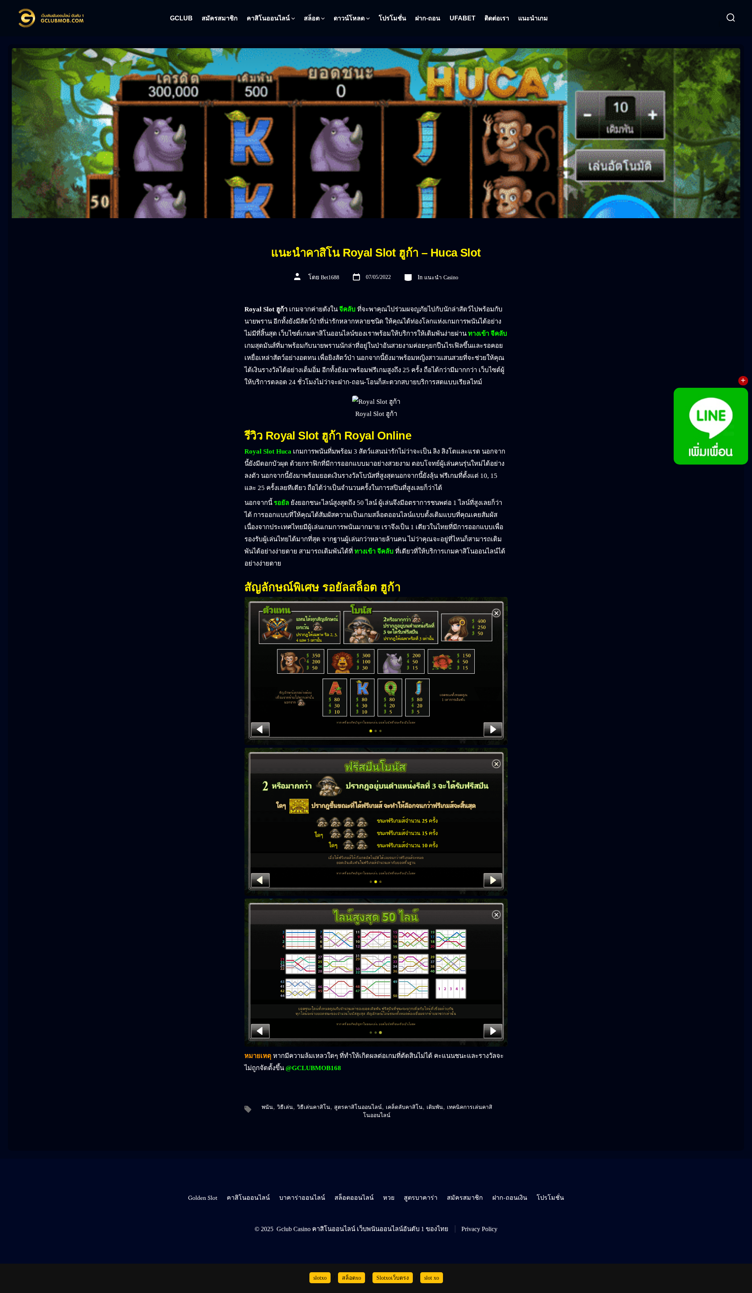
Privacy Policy (479, 1229)
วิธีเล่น (285, 1107)
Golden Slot (202, 1198)
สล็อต (312, 18)
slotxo (320, 1278)
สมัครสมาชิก (220, 18)
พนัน (267, 1107)
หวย (388, 1198)
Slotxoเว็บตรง (392, 1278)
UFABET (462, 18)
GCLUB (181, 18)
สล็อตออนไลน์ (354, 1198)
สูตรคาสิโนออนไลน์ (358, 1107)
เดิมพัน (435, 1107)
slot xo (431, 1278)
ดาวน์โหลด (349, 18)
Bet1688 (330, 277)
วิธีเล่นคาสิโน (313, 1107)
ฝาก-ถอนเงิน (509, 1198)
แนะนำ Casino (441, 277)
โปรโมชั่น (392, 18)
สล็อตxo (351, 1278)
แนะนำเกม (533, 18)
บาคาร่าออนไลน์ (302, 1198)
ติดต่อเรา (496, 18)
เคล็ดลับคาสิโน (404, 1107)
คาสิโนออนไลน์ (268, 18)
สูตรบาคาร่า (420, 1198)
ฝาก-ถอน (427, 18)
